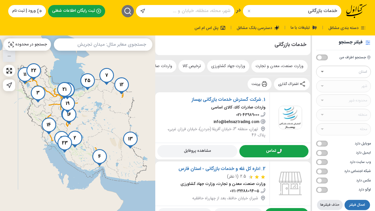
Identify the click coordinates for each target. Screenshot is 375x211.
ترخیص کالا (192, 65)
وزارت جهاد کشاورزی (228, 65)
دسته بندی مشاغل (344, 27)
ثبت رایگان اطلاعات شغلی (73, 10)
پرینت (256, 84)
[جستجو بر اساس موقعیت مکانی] (142, 11)
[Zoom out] (9, 56)
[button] (75, 139)
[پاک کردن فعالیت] (249, 11)
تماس (271, 150)
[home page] (356, 11)
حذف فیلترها (329, 205)
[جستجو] (128, 11)
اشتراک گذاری (288, 84)
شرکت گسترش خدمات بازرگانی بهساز (226, 99)
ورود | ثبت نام (24, 10)
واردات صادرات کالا (156, 65)
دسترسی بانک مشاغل (255, 27)
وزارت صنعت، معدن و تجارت (279, 65)
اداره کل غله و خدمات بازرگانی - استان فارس (219, 169)
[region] (77, 123)
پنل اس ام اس (207, 27)
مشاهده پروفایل (197, 150)
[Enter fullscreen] (9, 70)
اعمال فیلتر (357, 205)
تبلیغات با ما (301, 27)
